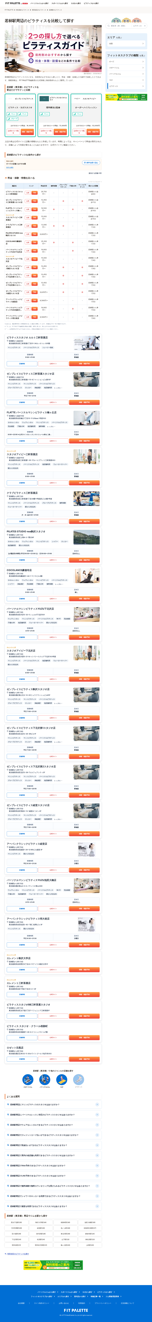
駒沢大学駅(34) (41, 1222)
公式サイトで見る (13, 132)
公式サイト (53, 363)
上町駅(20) (90, 1245)
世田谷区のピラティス (39, 10)
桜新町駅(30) (65, 1222)
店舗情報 (22, 363)
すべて (111, 61)
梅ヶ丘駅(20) (65, 1245)
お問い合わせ (64, 1303)
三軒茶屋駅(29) (16, 1228)
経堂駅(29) (41, 1228)
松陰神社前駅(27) (90, 1228)
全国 (111, 43)
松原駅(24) (41, 1239)
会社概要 (21, 1303)
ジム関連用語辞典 (112, 1296)
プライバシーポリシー (103, 1303)
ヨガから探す (76, 3)
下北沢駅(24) (16, 1239)
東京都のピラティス (22, 10)
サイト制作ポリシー (41, 1303)
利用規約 (81, 1303)
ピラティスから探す (91, 3)
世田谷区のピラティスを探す (18, 1254)
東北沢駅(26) (65, 1234)
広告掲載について (127, 1303)
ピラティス (113, 86)
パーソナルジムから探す (39, 3)
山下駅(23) (65, 1239)
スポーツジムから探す (60, 3)
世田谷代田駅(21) (41, 1245)
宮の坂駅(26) (16, 1234)
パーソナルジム (115, 74)
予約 (34, 193)
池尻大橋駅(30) (90, 1222)
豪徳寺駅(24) (90, 1234)
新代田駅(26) (41, 1234)
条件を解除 (9, 167)
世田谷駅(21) (16, 1245)
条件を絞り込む (92, 163)
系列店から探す (80, 1296)
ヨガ (111, 80)
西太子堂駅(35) (16, 1222)
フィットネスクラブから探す (41, 1296)
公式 (27, 193)
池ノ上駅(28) (65, 1228)
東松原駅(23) (90, 1239)
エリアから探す (63, 1296)
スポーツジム (114, 68)
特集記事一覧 (96, 1296)
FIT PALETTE (9, 10)
